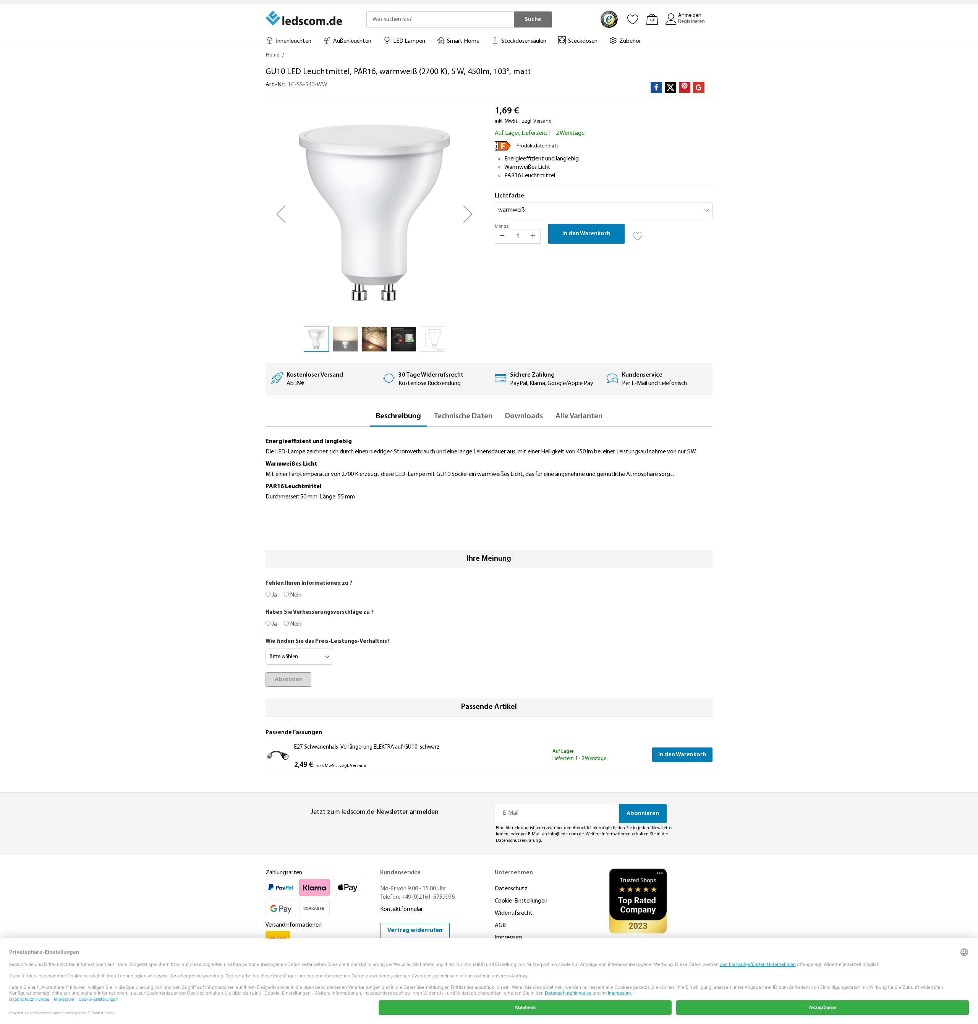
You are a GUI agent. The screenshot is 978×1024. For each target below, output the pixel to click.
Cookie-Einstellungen (521, 901)
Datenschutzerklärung (518, 840)
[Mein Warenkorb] (652, 19)
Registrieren (691, 21)
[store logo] (304, 18)
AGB (500, 925)
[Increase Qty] (533, 237)
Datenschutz (511, 889)
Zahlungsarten (284, 873)
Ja (273, 595)
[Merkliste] (633, 19)
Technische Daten (463, 416)
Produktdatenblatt (537, 146)
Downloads (524, 416)
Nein (295, 595)
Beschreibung (398, 416)
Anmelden (689, 15)
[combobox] (440, 19)
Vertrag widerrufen (414, 930)
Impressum (508, 938)
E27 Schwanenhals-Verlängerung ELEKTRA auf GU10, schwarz (367, 747)
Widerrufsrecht (514, 913)
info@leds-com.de (566, 834)
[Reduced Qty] (502, 237)
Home (272, 55)
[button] (281, 214)
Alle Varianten (578, 416)
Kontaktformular (401, 909)
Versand (542, 121)
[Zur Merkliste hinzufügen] (638, 234)
